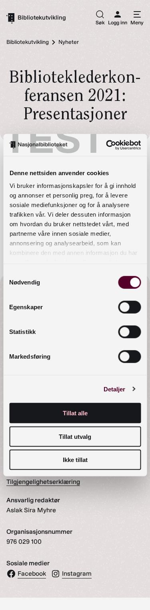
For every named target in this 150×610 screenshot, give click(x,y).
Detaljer (115, 388)
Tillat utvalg (75, 436)
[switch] (129, 307)
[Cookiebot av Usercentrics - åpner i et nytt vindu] (107, 145)
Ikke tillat (75, 459)
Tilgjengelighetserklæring (43, 482)
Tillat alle (75, 413)
